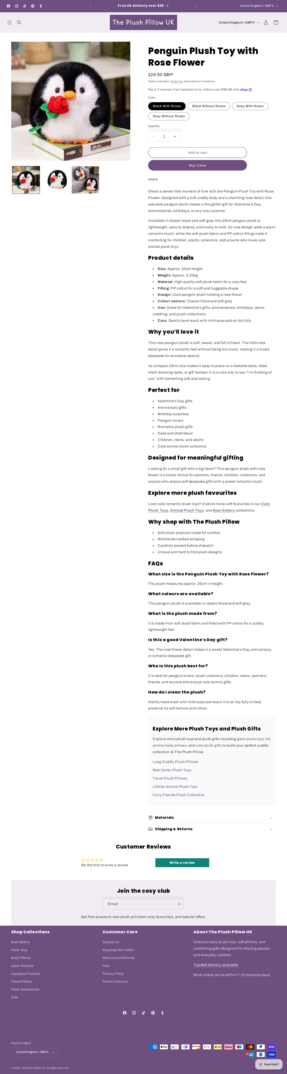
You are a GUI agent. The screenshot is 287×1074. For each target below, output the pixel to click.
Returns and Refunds (118, 958)
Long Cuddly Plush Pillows (175, 762)
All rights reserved (57, 1068)
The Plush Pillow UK (33, 1068)
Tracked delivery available (216, 965)
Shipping (176, 81)
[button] (9, 22)
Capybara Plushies (25, 973)
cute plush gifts (209, 745)
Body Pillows (20, 958)
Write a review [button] (182, 862)
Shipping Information (118, 950)
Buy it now (197, 165)
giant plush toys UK (253, 739)
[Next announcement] (196, 6)
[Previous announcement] (91, 6)
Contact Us (110, 942)
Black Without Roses (209, 106)
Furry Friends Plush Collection (179, 795)
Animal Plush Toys (187, 510)
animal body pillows (170, 745)
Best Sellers (20, 942)
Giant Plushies (22, 966)
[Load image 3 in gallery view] (85, 180)
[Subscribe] (179, 904)
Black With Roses (167, 106)
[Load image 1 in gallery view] (26, 180)
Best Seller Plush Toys (172, 770)
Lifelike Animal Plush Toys (175, 787)
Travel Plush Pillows (170, 778)
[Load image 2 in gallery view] (55, 180)
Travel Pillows (21, 981)
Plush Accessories (25, 989)
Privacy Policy (113, 973)
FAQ (105, 966)
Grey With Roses (250, 106)
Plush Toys (19, 950)
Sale (14, 997)
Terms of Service (115, 981)
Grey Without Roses (169, 116)
